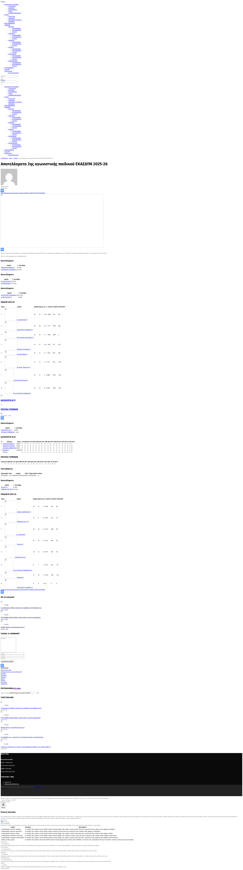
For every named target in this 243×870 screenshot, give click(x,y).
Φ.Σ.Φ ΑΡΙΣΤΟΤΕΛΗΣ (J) (21, 380)
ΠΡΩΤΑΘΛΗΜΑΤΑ (40, 193)
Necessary (6, 822)
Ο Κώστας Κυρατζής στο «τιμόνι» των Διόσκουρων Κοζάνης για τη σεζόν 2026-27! (25, 747)
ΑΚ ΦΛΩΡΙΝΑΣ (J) (6, 283)
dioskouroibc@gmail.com (12, 784)
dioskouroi (8, 193)
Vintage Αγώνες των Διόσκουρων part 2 (13, 727)
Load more (4, 684)
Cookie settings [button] (5, 800)
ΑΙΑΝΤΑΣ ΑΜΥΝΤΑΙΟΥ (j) (24, 512)
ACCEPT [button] (13, 800)
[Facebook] (121, 190)
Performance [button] (4, 847)
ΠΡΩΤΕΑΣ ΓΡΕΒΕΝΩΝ (9, 409)
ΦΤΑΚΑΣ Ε (6, 450)
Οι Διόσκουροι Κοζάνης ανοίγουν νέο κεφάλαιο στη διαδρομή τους (21, 708)
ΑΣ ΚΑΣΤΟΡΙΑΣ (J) (6, 281)
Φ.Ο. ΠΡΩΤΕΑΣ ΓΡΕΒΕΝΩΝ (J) (22, 393)
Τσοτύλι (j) (4, 487)
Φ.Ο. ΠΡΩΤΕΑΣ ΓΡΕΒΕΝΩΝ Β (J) (22, 570)
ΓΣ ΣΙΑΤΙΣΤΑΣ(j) (20, 534)
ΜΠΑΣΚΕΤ (33, 193)
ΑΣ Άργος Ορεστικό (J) (23, 367)
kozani (13, 193)
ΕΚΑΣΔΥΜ (23, 193)
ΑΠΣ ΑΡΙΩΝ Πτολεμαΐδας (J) (9, 295)
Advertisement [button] (5, 858)
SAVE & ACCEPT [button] (5, 868)
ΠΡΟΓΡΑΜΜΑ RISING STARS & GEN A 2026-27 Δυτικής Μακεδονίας (21, 718)
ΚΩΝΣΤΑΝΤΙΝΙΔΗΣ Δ (9, 444)
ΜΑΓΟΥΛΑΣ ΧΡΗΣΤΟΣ (9, 446)
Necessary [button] (4, 820)
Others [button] (3, 863)
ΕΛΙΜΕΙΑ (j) (20, 577)
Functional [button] (4, 842)
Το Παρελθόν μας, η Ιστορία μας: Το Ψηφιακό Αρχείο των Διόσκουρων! (22, 737)
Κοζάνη (28, 193)
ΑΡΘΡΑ (6, 705)
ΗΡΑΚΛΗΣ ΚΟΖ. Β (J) (7, 489)
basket (3, 193)
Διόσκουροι (18, 193)
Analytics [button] (3, 852)
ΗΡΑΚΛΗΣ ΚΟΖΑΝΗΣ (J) (8, 267)
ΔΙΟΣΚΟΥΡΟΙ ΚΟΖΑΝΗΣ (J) (9, 269)
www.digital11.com (39, 787)
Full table (17, 688)
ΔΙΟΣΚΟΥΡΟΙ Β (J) (8, 400)
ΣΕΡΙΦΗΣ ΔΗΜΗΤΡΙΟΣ (9, 448)
